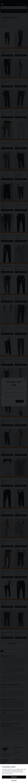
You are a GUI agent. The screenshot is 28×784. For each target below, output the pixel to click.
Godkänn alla (14, 777)
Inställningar (14, 780)
